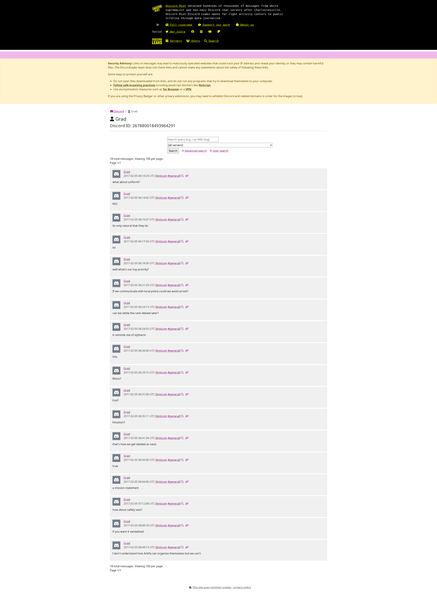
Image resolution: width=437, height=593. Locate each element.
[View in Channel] (182, 176)
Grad (127, 172)
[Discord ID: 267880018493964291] (116, 174)
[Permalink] (186, 176)
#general (173, 176)
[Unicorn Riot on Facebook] (192, 31)
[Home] (157, 41)
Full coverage (180, 24)
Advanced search (195, 151)
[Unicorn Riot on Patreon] (218, 31)
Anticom (161, 176)
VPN (188, 89)
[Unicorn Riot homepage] (157, 8)
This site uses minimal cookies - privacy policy (221, 587)
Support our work (215, 24)
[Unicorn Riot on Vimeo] (201, 31)
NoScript (204, 85)
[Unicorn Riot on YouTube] (210, 31)
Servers (175, 41)
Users (195, 41)
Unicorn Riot (176, 6)
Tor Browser (171, 89)
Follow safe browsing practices (134, 85)
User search (220, 151)
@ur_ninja (176, 31)
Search (213, 41)
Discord (118, 111)
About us (246, 24)
